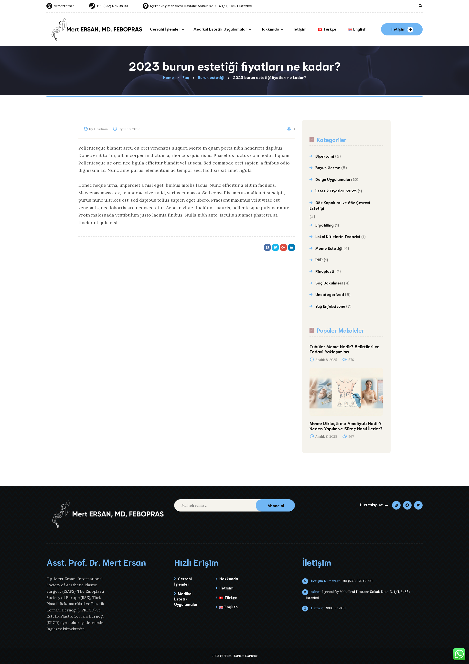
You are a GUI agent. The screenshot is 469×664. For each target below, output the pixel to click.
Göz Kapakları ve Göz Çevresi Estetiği (339, 205)
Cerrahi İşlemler (183, 581)
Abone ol (275, 505)
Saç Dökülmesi (329, 282)
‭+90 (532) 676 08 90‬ (341, 581)
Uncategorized (329, 294)
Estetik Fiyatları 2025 (336, 190)
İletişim (398, 28)
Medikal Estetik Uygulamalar (186, 599)
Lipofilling (324, 224)
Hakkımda (228, 578)
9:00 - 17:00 (328, 608)
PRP (319, 259)
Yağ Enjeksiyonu (330, 305)
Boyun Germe (327, 167)
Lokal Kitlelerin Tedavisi (337, 236)
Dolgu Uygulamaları (333, 179)
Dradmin (101, 129)
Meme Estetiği (328, 247)
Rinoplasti (324, 270)
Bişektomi (324, 155)
